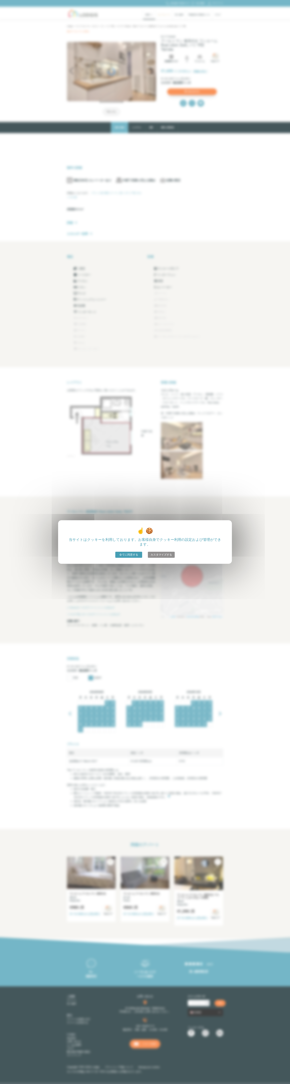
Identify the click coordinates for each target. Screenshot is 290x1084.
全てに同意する (128, 554)
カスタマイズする (161, 554)
